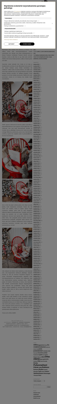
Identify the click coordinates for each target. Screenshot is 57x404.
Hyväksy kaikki (27, 44)
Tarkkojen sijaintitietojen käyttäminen (13, 31)
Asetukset (11, 44)
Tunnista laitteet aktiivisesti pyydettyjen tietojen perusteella (18, 33)
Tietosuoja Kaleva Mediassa (11, 39)
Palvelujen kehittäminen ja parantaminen (14, 26)
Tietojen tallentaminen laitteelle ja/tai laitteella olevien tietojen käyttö (20, 21)
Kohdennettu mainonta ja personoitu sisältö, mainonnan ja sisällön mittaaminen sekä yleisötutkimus (24, 23)
